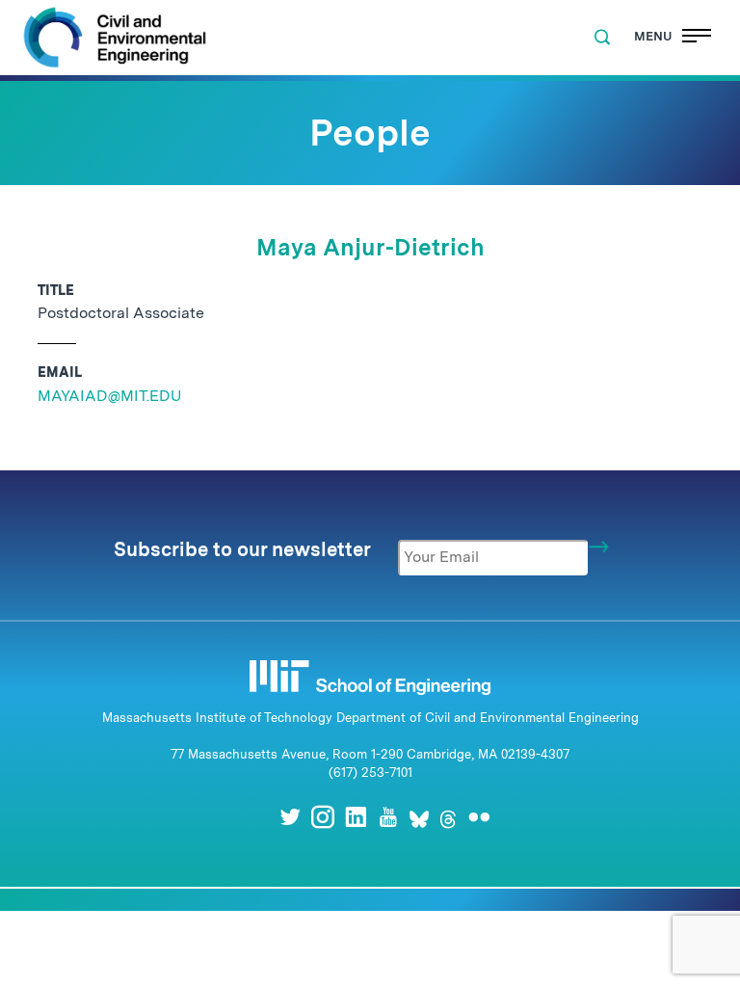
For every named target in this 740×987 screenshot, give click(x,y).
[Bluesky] (419, 817)
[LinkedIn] (355, 817)
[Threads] (448, 817)
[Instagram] (322, 817)
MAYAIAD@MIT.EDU (109, 396)
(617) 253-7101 (370, 772)
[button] (602, 37)
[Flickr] (478, 817)
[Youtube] (388, 817)
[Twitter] (290, 817)
